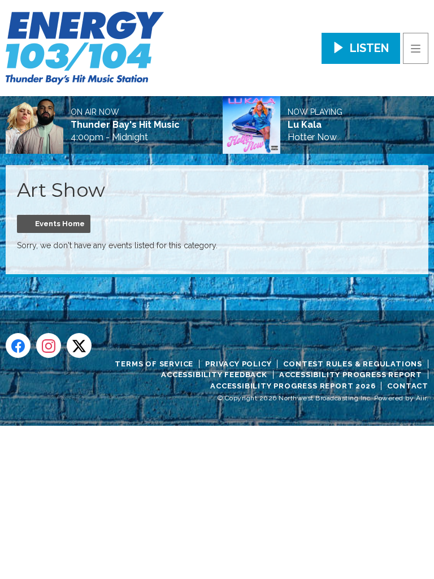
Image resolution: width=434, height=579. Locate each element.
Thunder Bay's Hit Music (125, 125)
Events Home (60, 223)
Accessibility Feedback (214, 374)
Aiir (421, 398)
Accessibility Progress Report (350, 374)
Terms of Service (154, 364)
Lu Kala (305, 125)
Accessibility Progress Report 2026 (292, 386)
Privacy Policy (238, 364)
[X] (79, 345)
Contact (407, 386)
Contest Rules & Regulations (352, 364)
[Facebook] (18, 345)
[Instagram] (48, 345)
